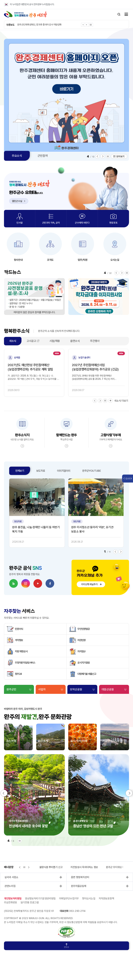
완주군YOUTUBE (91, 470)
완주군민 (11, 689)
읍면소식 (75, 341)
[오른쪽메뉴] (126, 14)
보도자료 (40, 470)
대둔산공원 (108, 689)
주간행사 (95, 341)
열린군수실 (17, 201)
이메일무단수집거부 (69, 898)
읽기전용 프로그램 (30, 902)
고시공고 (31, 341)
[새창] (13, 583)
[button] (83, 25)
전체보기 (19, 470)
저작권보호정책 (106, 898)
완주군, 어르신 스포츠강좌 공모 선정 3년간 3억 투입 (40, 24)
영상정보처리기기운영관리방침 (40, 898)
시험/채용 (55, 341)
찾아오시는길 (88, 898)
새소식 (12, 341)
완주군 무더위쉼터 (94, 867)
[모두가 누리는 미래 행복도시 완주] (25, 14)
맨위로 (66, 947)
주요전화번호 (10, 902)
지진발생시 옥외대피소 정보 (63, 867)
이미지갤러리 (63, 470)
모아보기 (120, 156)
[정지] (90, 24)
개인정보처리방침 (12, 898)
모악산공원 (76, 689)
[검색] (119, 14)
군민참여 (43, 155)
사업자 (42, 689)
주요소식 (17, 155)
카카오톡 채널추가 (89, 584)
